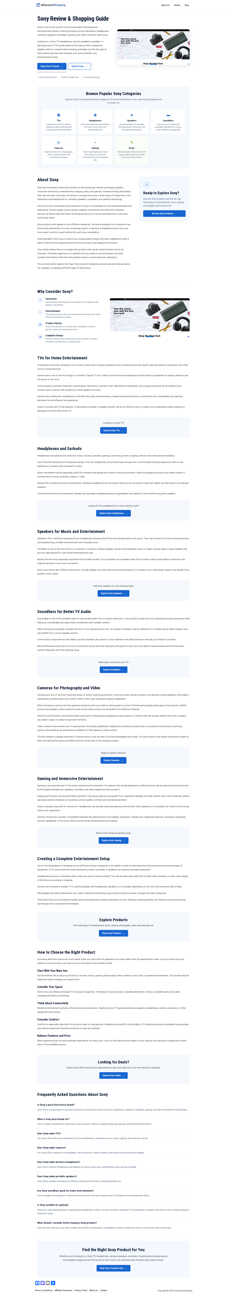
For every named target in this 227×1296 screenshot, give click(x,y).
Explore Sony (79, 66)
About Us (165, 5)
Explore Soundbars (113, 669)
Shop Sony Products (52, 66)
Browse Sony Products (164, 213)
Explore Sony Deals (113, 1075)
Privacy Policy (80, 1290)
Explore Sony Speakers (113, 593)
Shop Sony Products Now (113, 1268)
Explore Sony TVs (114, 430)
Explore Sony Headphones (113, 513)
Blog (187, 5)
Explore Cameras (113, 760)
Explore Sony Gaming (113, 840)
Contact (103, 1290)
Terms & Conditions (44, 1290)
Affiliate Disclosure (63, 1290)
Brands (177, 5)
